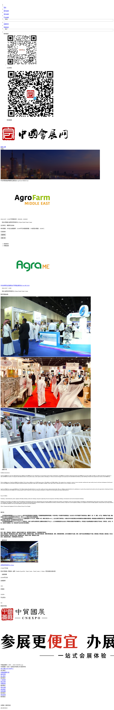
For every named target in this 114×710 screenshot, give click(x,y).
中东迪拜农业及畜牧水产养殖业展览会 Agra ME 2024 (15, 285)
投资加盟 (3, 691)
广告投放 (3, 680)
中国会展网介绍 (5, 672)
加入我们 (3, 676)
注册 (4, 147)
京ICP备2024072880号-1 (7, 668)
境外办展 (3, 687)
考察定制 (3, 683)
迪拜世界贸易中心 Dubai (7, 565)
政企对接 (3, 681)
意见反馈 (3, 694)
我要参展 (3, 234)
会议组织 (3, 689)
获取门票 (3, 238)
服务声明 (3, 674)
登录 (2, 147)
